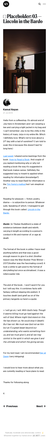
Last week (8, 156)
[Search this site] (39, 4)
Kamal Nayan (10, 109)
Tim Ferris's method (16, 184)
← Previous (10, 406)
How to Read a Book (19, 159)
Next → (41, 406)
